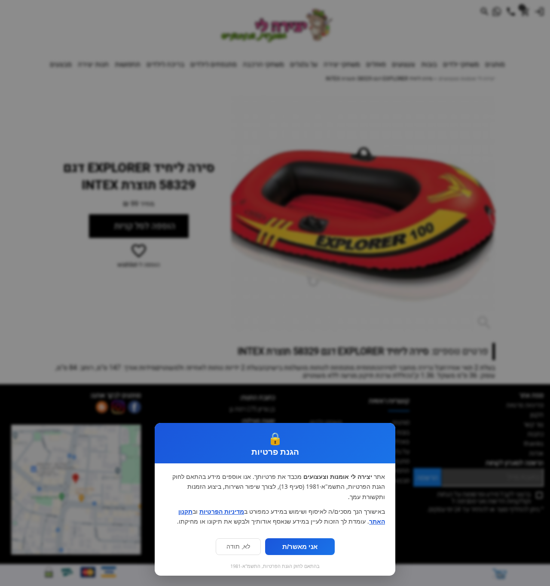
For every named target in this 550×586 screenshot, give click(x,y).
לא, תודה (238, 546)
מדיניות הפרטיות (221, 511)
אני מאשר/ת (300, 546)
